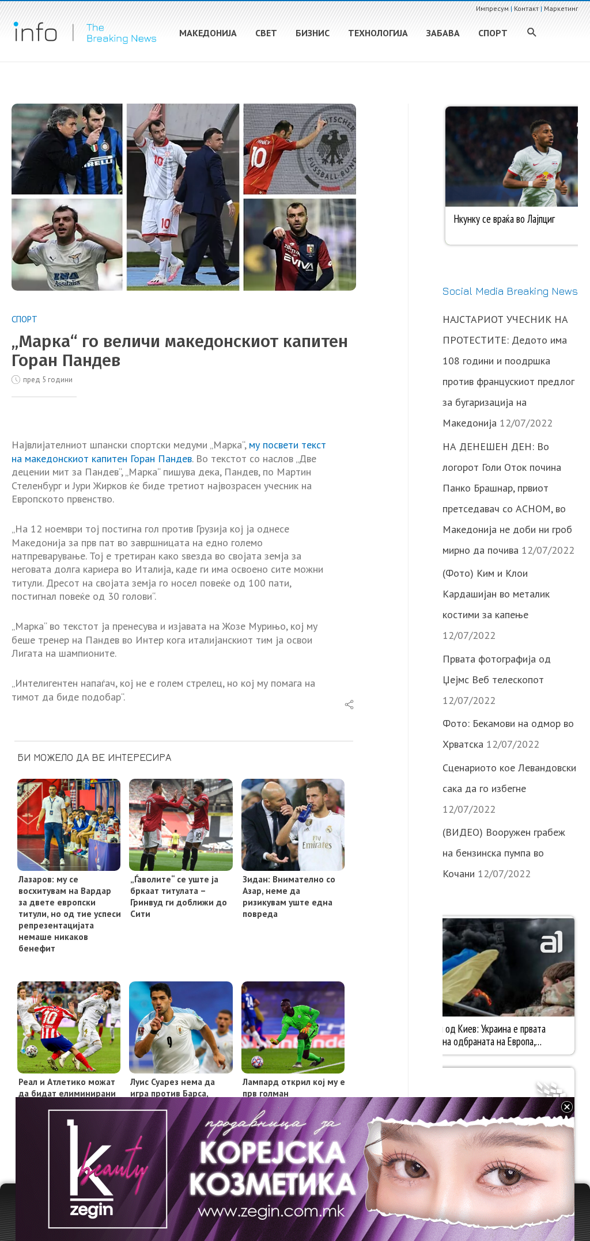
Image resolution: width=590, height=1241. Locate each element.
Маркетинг (561, 8)
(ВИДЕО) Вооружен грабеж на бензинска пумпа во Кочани (503, 852)
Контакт (526, 8)
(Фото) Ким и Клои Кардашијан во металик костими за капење (496, 593)
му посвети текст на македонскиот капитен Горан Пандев (169, 451)
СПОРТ (24, 319)
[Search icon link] (532, 33)
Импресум (492, 8)
